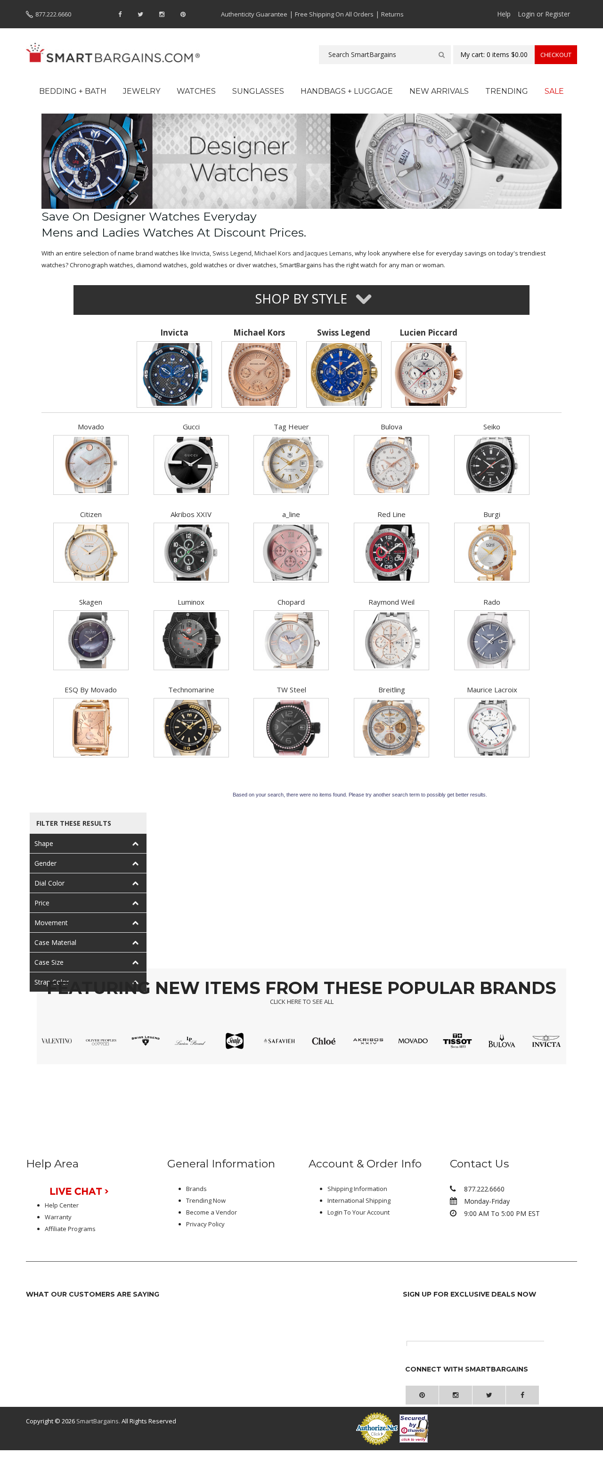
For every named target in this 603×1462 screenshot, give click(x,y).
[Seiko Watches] (491, 465)
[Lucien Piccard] (428, 374)
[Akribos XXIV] (368, 1040)
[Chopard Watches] (291, 640)
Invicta (200, 253)
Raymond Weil (391, 602)
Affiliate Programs (70, 1228)
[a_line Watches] (291, 553)
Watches (196, 91)
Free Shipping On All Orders (334, 14)
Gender (45, 863)
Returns (392, 14)
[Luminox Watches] (191, 640)
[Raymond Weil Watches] (391, 640)
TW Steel (291, 689)
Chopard (291, 602)
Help (504, 13)
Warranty (58, 1217)
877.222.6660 (53, 14)
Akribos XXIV (191, 514)
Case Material (55, 942)
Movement (51, 922)
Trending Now (206, 1200)
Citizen (91, 514)
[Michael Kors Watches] (259, 374)
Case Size (49, 962)
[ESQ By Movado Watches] (90, 728)
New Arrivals (439, 91)
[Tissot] (457, 1040)
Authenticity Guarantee (254, 14)
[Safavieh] (279, 1040)
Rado (491, 602)
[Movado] (90, 465)
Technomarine (191, 689)
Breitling (391, 689)
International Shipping (359, 1200)
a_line (291, 514)
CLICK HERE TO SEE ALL (302, 1001)
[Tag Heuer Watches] (291, 465)
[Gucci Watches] (191, 465)
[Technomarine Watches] (191, 728)
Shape (43, 843)
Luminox (191, 602)
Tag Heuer (291, 426)
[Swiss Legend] (344, 374)
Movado (91, 426)
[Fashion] (391, 728)
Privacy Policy (205, 1224)
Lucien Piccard (428, 332)
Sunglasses (258, 91)
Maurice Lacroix (492, 689)
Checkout (555, 54)
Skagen (90, 602)
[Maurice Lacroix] (491, 728)
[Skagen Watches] (90, 640)
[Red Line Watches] (391, 553)
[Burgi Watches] (491, 553)
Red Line (391, 514)
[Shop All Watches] (301, 160)
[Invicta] (174, 374)
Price (41, 902)
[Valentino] (56, 1040)
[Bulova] (502, 1040)
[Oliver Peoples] (101, 1040)
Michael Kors (272, 253)
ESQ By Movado (91, 689)
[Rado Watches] (491, 640)
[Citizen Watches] (90, 553)
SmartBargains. (98, 1421)
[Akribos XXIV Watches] (191, 553)
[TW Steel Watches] (291, 728)
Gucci (191, 426)
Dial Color (49, 883)
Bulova (391, 426)
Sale (554, 91)
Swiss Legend (232, 253)
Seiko (491, 426)
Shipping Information (357, 1188)
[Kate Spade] (324, 1040)
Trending (506, 91)
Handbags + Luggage (347, 91)
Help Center (62, 1205)
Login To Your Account (358, 1212)
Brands (196, 1188)
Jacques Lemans (328, 253)
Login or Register (544, 13)
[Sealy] (235, 1040)
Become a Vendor (211, 1212)
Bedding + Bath (72, 91)
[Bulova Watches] (391, 465)
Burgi (491, 514)
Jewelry (141, 91)
